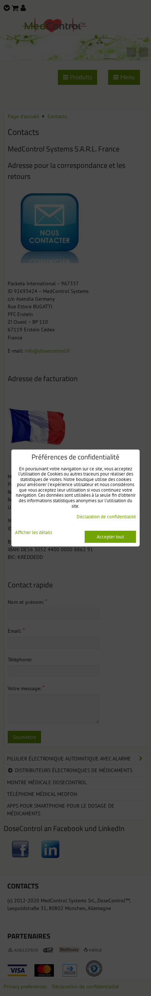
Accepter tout (110, 537)
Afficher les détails (33, 532)
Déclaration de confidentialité (106, 517)
